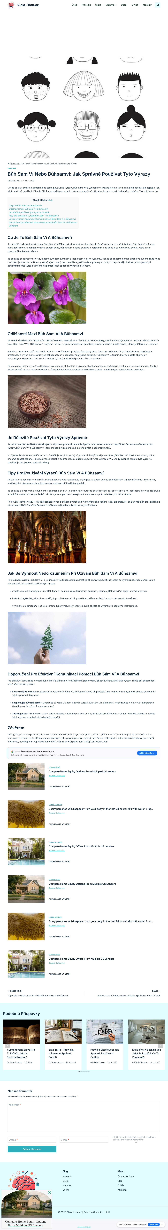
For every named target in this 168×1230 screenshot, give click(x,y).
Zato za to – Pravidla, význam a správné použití (61, 1053)
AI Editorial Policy (84, 1227)
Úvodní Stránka (126, 1176)
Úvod (74, 5)
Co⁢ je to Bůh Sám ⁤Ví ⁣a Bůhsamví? (25, 205)
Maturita (67, 1185)
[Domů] (8, 164)
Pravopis (86, 5)
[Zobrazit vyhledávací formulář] (157, 4)
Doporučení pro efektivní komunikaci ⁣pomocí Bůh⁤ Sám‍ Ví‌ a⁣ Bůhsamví (43, 222)
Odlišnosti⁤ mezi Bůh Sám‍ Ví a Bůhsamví (28, 209)
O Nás (135, 5)
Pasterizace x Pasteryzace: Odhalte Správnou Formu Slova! (129, 993)
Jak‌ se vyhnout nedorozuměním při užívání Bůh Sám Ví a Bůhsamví (42, 219)
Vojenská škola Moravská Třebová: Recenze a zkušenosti (38, 993)
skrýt (50, 200)
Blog (120, 1181)
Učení (124, 5)
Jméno (13, 1140)
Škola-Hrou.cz (16, 181)
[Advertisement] (84, 28)
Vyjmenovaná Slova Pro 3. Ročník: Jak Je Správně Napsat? (21, 1053)
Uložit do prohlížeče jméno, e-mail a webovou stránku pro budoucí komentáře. (134, 1138)
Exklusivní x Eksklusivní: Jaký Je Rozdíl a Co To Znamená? (146, 1053)
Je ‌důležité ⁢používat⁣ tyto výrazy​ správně (29, 212)
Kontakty (147, 5)
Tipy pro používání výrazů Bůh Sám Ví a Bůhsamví (34, 215)
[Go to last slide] (7, 1044)
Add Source (154, 1224)
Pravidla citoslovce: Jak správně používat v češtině (104, 1053)
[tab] (79, 1071)
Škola (98, 5)
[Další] (160, 1044)
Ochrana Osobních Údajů (97, 1212)
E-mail (65, 1140)
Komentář (15, 1104)
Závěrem (13, 225)
